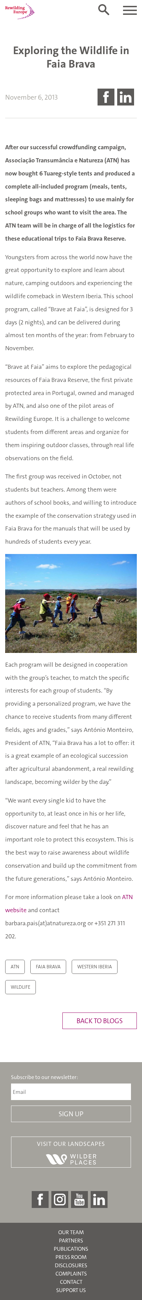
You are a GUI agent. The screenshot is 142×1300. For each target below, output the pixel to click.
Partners (71, 1240)
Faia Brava (48, 967)
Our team (71, 1232)
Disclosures (71, 1265)
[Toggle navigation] (130, 10)
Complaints (71, 1273)
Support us (71, 1290)
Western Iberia (94, 967)
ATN (15, 967)
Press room (71, 1257)
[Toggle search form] (103, 9)
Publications (71, 1248)
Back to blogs (100, 1020)
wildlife (20, 987)
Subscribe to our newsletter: (44, 1077)
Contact (71, 1282)
